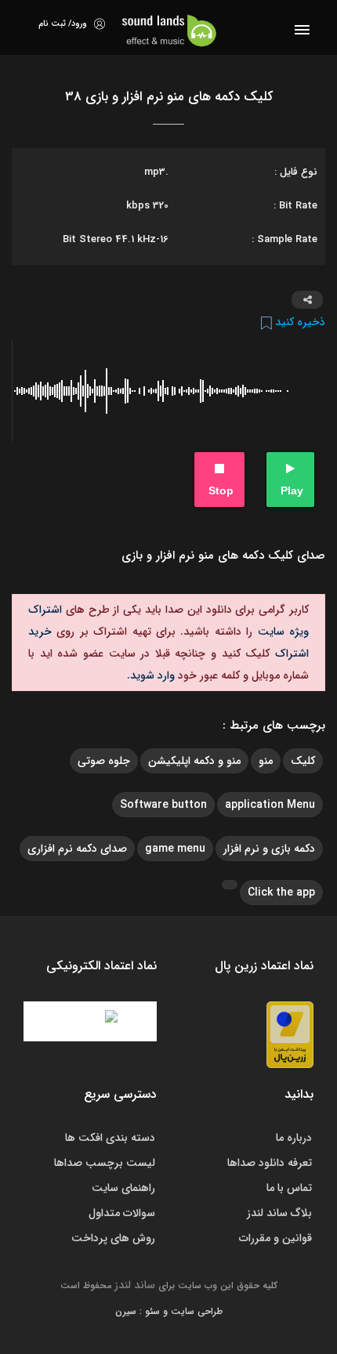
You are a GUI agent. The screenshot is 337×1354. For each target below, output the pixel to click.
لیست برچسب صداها (104, 1162)
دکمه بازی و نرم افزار (269, 848)
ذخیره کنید (298, 322)
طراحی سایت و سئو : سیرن (169, 1311)
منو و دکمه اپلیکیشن (194, 760)
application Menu (270, 804)
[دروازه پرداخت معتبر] (289, 1034)
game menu (175, 848)
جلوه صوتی (104, 760)
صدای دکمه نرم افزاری (77, 848)
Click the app (281, 892)
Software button (163, 804)
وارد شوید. (151, 675)
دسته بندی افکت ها (110, 1137)
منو (266, 760)
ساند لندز (134, 1285)
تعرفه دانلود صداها (269, 1162)
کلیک (303, 760)
